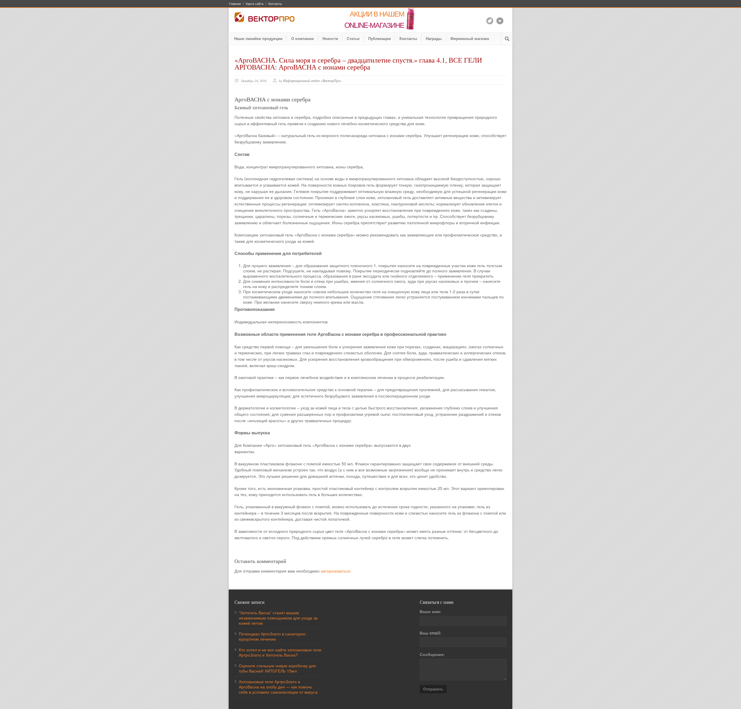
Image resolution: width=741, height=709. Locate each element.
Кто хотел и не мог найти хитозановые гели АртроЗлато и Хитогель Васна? (280, 652)
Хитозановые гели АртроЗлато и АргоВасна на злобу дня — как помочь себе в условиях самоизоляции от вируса (278, 687)
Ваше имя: (430, 611)
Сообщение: (432, 654)
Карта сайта (254, 3)
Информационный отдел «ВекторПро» (312, 81)
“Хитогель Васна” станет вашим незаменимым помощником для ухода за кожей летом (278, 618)
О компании (302, 38)
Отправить (433, 689)
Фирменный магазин (469, 38)
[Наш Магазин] (489, 20)
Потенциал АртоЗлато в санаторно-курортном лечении (273, 636)
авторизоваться (335, 571)
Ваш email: (430, 632)
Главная (235, 3)
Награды (434, 38)
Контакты (275, 3)
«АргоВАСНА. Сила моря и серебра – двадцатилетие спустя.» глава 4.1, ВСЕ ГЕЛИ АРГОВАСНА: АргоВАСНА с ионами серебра (358, 63)
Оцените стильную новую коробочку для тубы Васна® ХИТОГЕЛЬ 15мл (277, 668)
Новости (330, 38)
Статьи (353, 38)
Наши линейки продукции (258, 38)
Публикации (379, 38)
